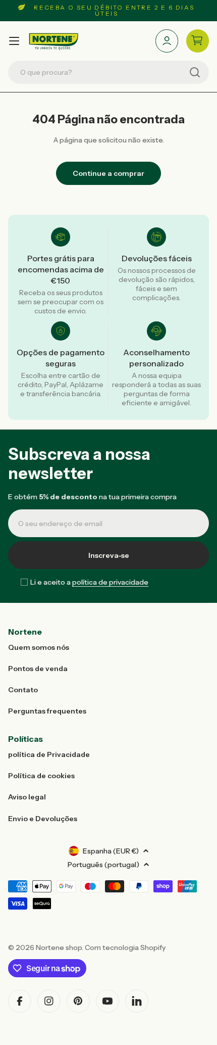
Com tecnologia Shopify (125, 947)
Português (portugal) (103, 864)
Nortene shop (59, 947)
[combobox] (108, 72)
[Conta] (166, 41)
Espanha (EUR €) (111, 851)
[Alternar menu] (14, 41)
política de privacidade (110, 582)
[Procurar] (195, 72)
